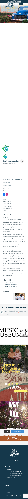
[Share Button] (22, 161)
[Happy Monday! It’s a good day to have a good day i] (14, 387)
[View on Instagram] (7, 195)
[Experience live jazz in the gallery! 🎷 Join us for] (14, 330)
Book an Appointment (11, 284)
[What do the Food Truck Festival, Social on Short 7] (14, 415)
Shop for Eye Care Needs (12, 286)
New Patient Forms (10, 282)
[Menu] (21, 3)
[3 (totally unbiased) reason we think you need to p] (14, 359)
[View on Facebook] (4, 195)
